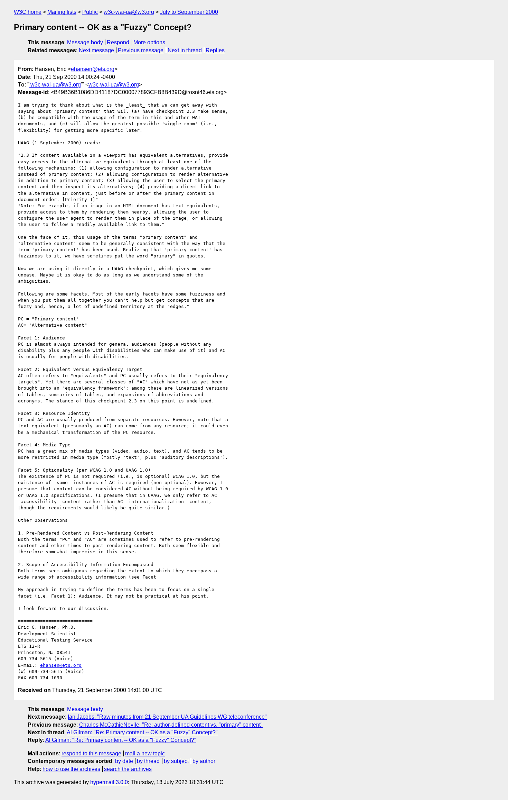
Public (90, 12)
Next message (96, 50)
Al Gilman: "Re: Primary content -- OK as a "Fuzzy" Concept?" (142, 732)
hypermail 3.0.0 (109, 782)
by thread (148, 761)
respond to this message (91, 753)
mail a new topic (145, 753)
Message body (85, 42)
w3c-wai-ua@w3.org (129, 12)
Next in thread (185, 50)
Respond (118, 42)
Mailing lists (61, 12)
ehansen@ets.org (92, 69)
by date (124, 761)
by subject (176, 761)
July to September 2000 (189, 12)
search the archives (128, 769)
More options (149, 42)
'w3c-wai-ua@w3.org (55, 85)
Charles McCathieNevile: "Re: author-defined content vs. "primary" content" (171, 725)
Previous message (140, 50)
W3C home (27, 12)
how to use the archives (71, 769)
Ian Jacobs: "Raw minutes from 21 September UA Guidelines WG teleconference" (167, 717)
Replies (215, 50)
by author (203, 761)
